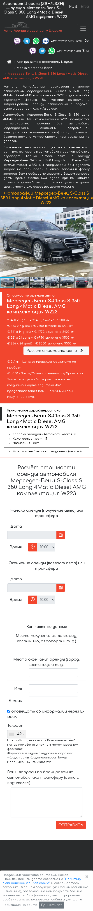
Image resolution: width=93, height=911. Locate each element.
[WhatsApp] (36, 40)
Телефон (15, 726)
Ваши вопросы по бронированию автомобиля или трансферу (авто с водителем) (43, 777)
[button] (89, 241)
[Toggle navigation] (83, 28)
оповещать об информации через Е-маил (45, 714)
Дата (16, 526)
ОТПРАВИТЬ (70, 825)
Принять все (51, 905)
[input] (32, 535)
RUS (73, 7)
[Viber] (17, 40)
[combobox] (16, 734)
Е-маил (15, 701)
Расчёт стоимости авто (52, 351)
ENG (85, 7)
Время (16, 547)
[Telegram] (26, 40)
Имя (18, 689)
